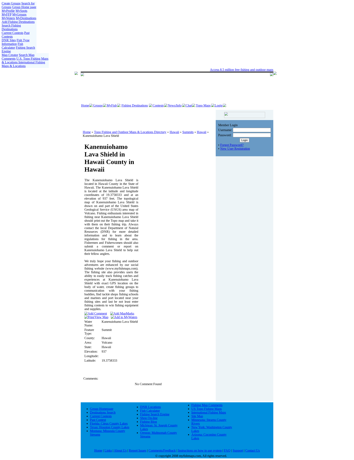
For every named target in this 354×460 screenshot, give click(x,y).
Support (238, 450)
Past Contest (98, 420)
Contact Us (252, 450)
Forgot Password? (232, 145)
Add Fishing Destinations (18, 22)
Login (218, 105)
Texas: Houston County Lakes (109, 427)
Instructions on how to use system (200, 450)
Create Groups (11, 3)
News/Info (175, 105)
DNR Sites (9, 40)
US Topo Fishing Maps (206, 409)
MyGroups (19, 14)
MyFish (112, 105)
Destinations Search (103, 412)
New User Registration (235, 148)
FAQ (227, 450)
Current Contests (12, 33)
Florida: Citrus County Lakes (109, 423)
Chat (189, 105)
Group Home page (24, 7)
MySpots (21, 10)
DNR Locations (150, 407)
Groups (98, 105)
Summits (188, 132)
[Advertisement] (148, 118)
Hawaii (174, 132)
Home (85, 105)
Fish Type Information (16, 42)
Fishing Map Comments (206, 405)
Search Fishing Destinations (11, 27)
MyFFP (6, 14)
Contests (158, 105)
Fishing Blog (148, 421)
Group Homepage (101, 409)
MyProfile (8, 10)
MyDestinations (26, 18)
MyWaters (8, 18)
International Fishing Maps (208, 412)
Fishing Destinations (134, 105)
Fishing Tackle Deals (165, 69)
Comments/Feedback (162, 450)
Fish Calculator (12, 45)
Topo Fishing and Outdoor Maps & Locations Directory (130, 132)
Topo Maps (203, 105)
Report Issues (137, 450)
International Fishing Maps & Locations (23, 64)
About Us (120, 450)
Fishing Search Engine (154, 414)
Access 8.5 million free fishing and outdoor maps (241, 69)
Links (108, 450)
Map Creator (10, 55)
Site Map (197, 416)
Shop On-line (149, 418)
